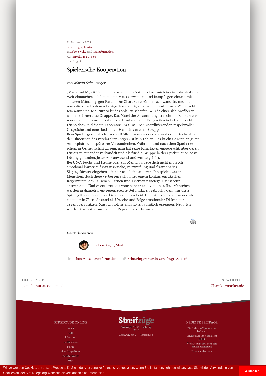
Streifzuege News (70, 351)
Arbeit (70, 328)
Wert (70, 360)
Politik (70, 346)
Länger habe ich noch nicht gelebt (202, 337)
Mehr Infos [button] (97, 373)
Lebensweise (78, 51)
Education (70, 337)
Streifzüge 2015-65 (84, 56)
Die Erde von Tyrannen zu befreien (201, 330)
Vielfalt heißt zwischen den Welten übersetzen (202, 345)
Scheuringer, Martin (80, 47)
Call (70, 333)
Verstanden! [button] (252, 370)
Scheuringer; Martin (143, 259)
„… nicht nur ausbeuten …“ (42, 286)
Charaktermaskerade (227, 286)
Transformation (103, 51)
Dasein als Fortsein (201, 351)
